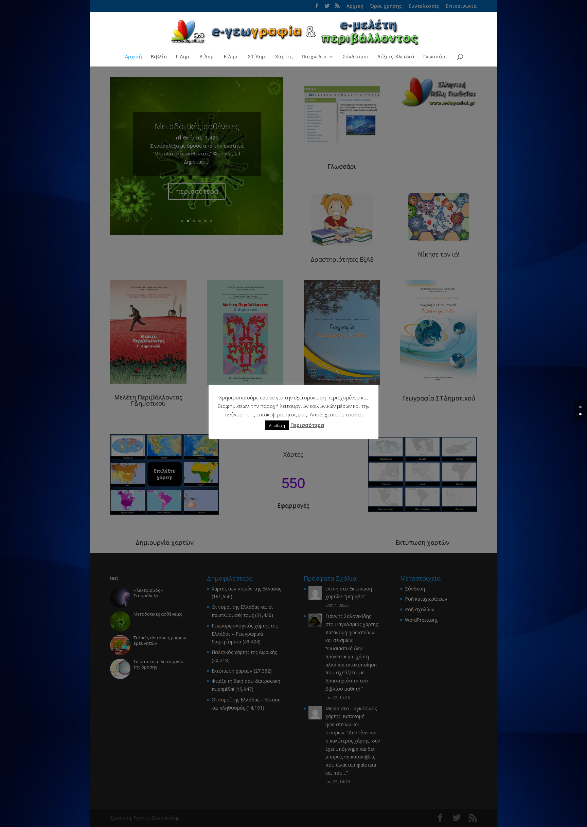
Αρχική (133, 57)
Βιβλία (159, 57)
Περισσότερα (307, 424)
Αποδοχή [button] (277, 425)
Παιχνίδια (314, 57)
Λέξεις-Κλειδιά (395, 57)
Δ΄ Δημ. (207, 57)
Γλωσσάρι (435, 57)
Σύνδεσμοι (355, 57)
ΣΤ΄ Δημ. (257, 57)
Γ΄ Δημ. (183, 57)
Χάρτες (284, 57)
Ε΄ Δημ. (231, 57)
